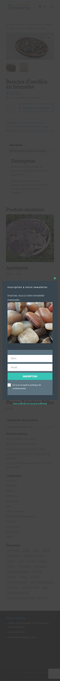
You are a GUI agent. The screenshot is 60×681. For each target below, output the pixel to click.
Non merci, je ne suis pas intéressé (30, 403)
